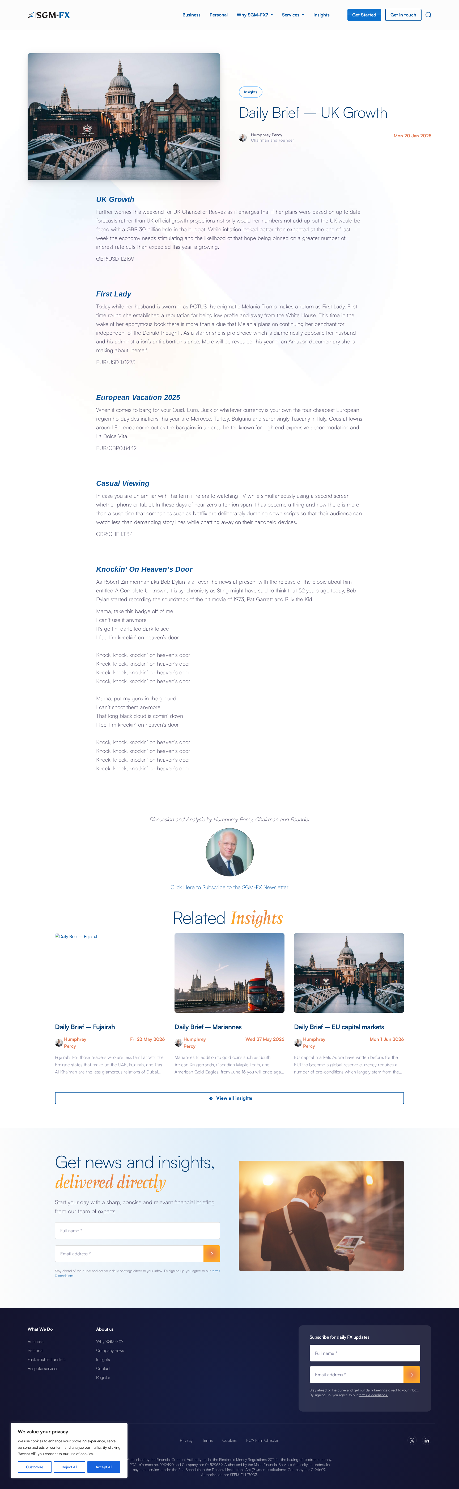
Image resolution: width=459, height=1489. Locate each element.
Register (103, 1377)
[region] (69, 1450)
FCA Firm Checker (262, 1440)
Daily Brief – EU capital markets (339, 1027)
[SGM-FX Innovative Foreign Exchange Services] (49, 14)
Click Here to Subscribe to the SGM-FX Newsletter (229, 887)
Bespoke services (43, 1368)
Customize (34, 1467)
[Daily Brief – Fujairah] (110, 973)
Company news (110, 1350)
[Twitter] (412, 1440)
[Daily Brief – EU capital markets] (349, 973)
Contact (103, 1368)
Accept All (104, 1467)
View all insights (233, 1098)
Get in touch (403, 15)
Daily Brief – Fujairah (85, 1027)
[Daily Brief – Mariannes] (229, 973)
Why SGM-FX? (253, 15)
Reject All (69, 1467)
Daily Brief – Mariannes (208, 1027)
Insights (321, 15)
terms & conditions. (373, 1395)
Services (291, 15)
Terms (207, 1440)
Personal (219, 15)
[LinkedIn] (426, 1440)
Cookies (229, 1440)
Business (191, 15)
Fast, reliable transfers (47, 1359)
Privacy (186, 1440)
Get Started (364, 15)
